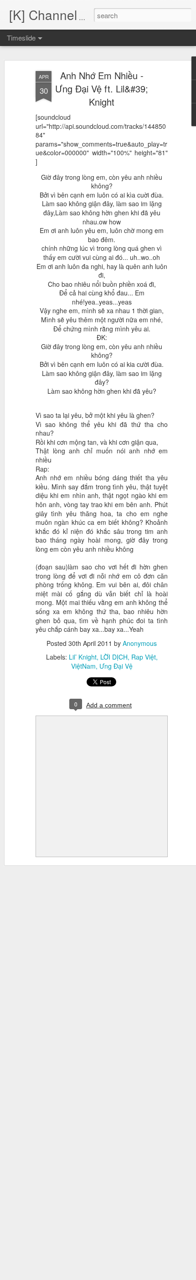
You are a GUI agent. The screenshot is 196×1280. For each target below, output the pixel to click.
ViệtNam (83, 665)
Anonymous (140, 643)
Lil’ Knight (83, 656)
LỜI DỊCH (114, 656)
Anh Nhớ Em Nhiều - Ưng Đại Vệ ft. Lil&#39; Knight (101, 88)
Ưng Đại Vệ (116, 665)
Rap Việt (143, 656)
